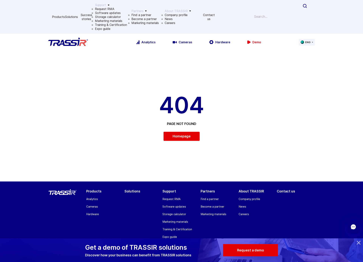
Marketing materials (108, 21)
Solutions (71, 17)
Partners (208, 191)
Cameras (92, 206)
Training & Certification (111, 25)
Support (169, 191)
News (169, 19)
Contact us (209, 17)
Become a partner (144, 19)
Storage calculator (108, 17)
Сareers (170, 23)
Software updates (108, 13)
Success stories (86, 17)
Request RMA (104, 9)
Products (58, 17)
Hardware (92, 214)
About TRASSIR (251, 191)
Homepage (182, 136)
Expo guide (102, 29)
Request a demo (250, 250)
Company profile (176, 15)
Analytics (92, 199)
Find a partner (141, 15)
